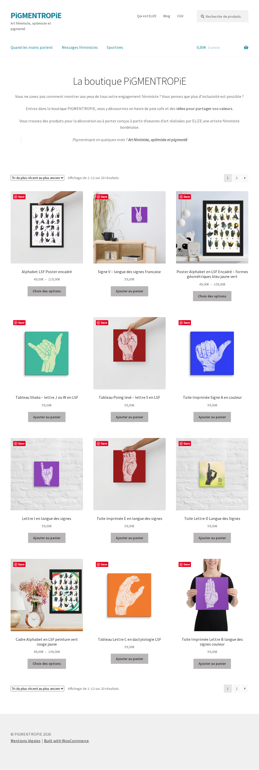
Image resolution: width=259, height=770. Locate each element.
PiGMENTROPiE (36, 15)
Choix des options (47, 291)
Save (21, 197)
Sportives (115, 47)
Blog (166, 16)
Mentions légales (25, 740)
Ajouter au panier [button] (129, 291)
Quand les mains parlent (32, 47)
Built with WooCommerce (66, 740)
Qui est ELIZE (147, 16)
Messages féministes (80, 47)
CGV (180, 16)
